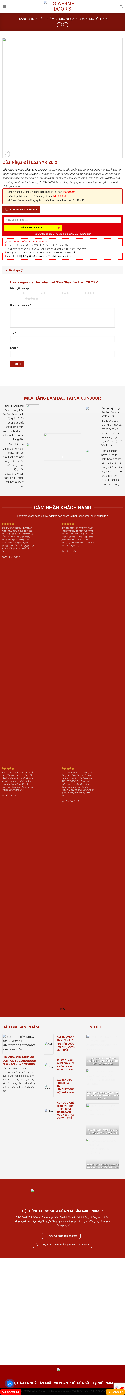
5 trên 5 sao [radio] (18, 298)
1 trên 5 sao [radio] (15, 293)
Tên (13, 333)
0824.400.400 (11, 1392)
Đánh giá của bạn (20, 288)
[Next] (116, 766)
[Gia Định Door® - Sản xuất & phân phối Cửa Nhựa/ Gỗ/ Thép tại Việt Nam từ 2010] (62, 6)
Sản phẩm (46, 19)
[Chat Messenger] (120, 1387)
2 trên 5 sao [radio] (34, 293)
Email (14, 348)
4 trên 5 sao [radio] (77, 293)
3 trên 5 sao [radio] (54, 293)
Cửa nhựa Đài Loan (93, 19)
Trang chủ (25, 19)
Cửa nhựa (66, 19)
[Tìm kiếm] (121, 6)
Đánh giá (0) (16, 270)
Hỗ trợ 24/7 (116, 1392)
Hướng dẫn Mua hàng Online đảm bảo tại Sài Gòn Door (41, 252)
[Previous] (9, 766)
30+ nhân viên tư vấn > (59, 256)
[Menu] (4, 6)
